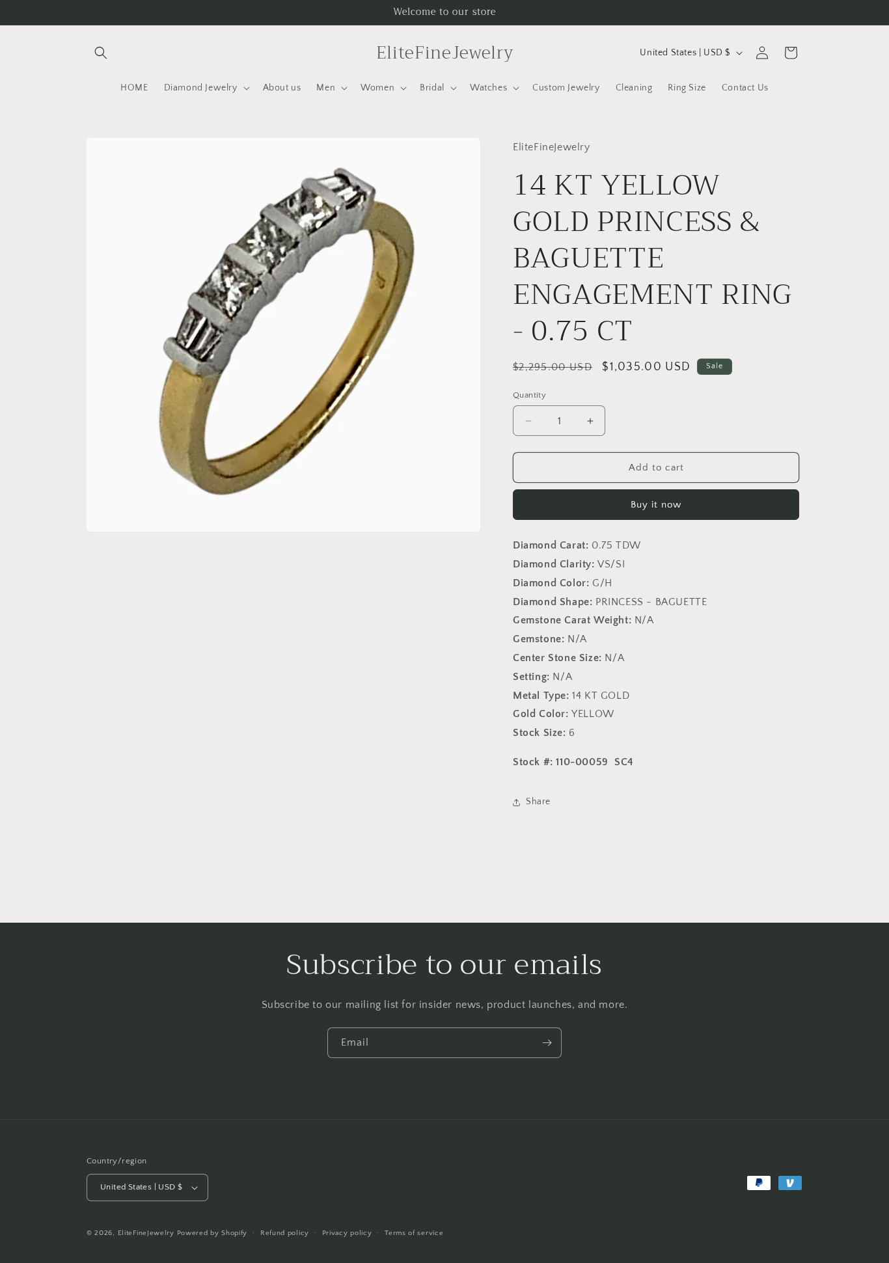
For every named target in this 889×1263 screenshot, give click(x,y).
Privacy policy (347, 1233)
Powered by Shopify (212, 1233)
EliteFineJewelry (146, 1233)
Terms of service (414, 1233)
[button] (101, 52)
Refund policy (284, 1233)
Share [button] (538, 801)
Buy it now (656, 504)
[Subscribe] (546, 1042)
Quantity (529, 395)
